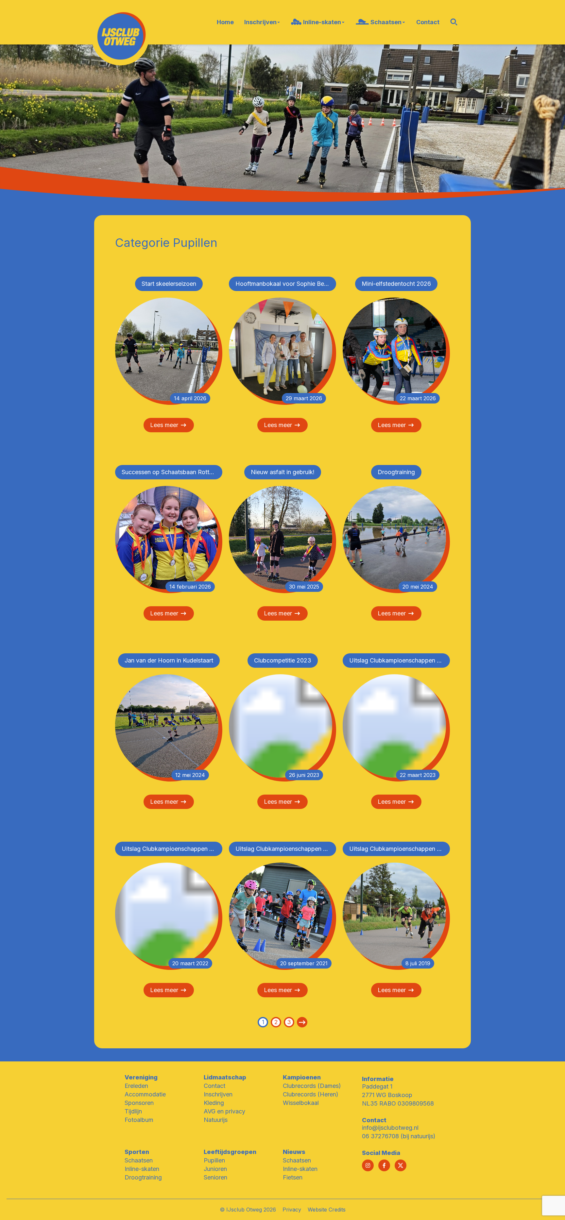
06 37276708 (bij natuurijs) (399, 1136)
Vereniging (141, 1077)
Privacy (291, 1209)
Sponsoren (139, 1102)
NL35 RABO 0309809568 (398, 1103)
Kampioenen (302, 1077)
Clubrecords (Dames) (312, 1085)
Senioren (215, 1177)
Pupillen (214, 1160)
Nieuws (294, 1151)
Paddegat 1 (377, 1086)
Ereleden (136, 1085)
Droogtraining (143, 1177)
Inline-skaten (142, 1168)
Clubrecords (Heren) (310, 1094)
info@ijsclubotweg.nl (390, 1127)
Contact (214, 1085)
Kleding (214, 1102)
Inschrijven (218, 1094)
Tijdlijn (133, 1111)
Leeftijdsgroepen (230, 1151)
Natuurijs (216, 1119)
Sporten (137, 1151)
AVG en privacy (224, 1111)
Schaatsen (139, 1160)
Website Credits (327, 1209)
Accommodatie (145, 1094)
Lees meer (164, 424)
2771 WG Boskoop (387, 1094)
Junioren (215, 1168)
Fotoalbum (139, 1119)
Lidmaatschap (225, 1077)
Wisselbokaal (301, 1102)
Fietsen (292, 1177)
